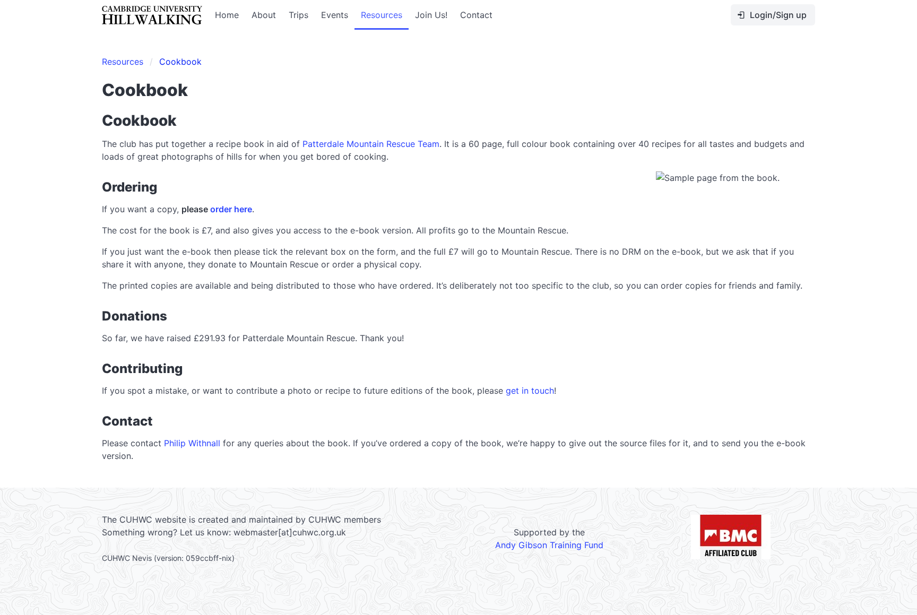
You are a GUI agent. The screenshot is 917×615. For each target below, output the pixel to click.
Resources (381, 15)
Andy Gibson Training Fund (549, 545)
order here (231, 209)
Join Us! (431, 15)
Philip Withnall (192, 443)
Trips (298, 15)
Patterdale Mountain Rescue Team (370, 143)
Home (227, 15)
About (264, 15)
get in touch (530, 390)
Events (334, 15)
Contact (476, 15)
